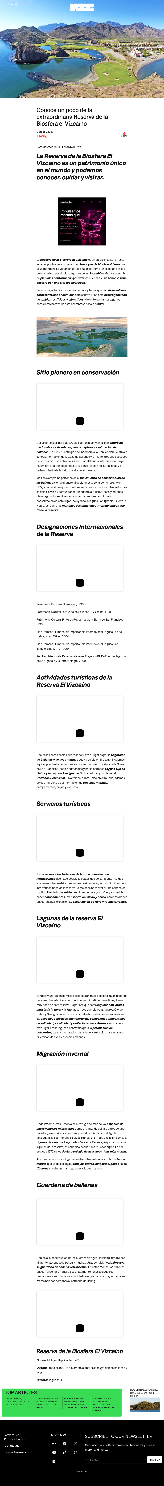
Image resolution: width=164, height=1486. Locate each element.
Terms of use (11, 1435)
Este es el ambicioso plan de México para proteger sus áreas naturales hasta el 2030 (76, 1403)
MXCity (41, 136)
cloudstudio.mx (82, 1471)
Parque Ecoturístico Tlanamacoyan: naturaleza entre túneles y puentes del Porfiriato (103, 1405)
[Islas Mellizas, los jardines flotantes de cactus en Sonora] (145, 1405)
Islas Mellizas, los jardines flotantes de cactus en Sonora (18, 1402)
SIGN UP (155, 1459)
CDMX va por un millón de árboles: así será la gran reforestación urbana (47, 1403)
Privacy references (15, 1439)
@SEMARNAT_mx (69, 147)
